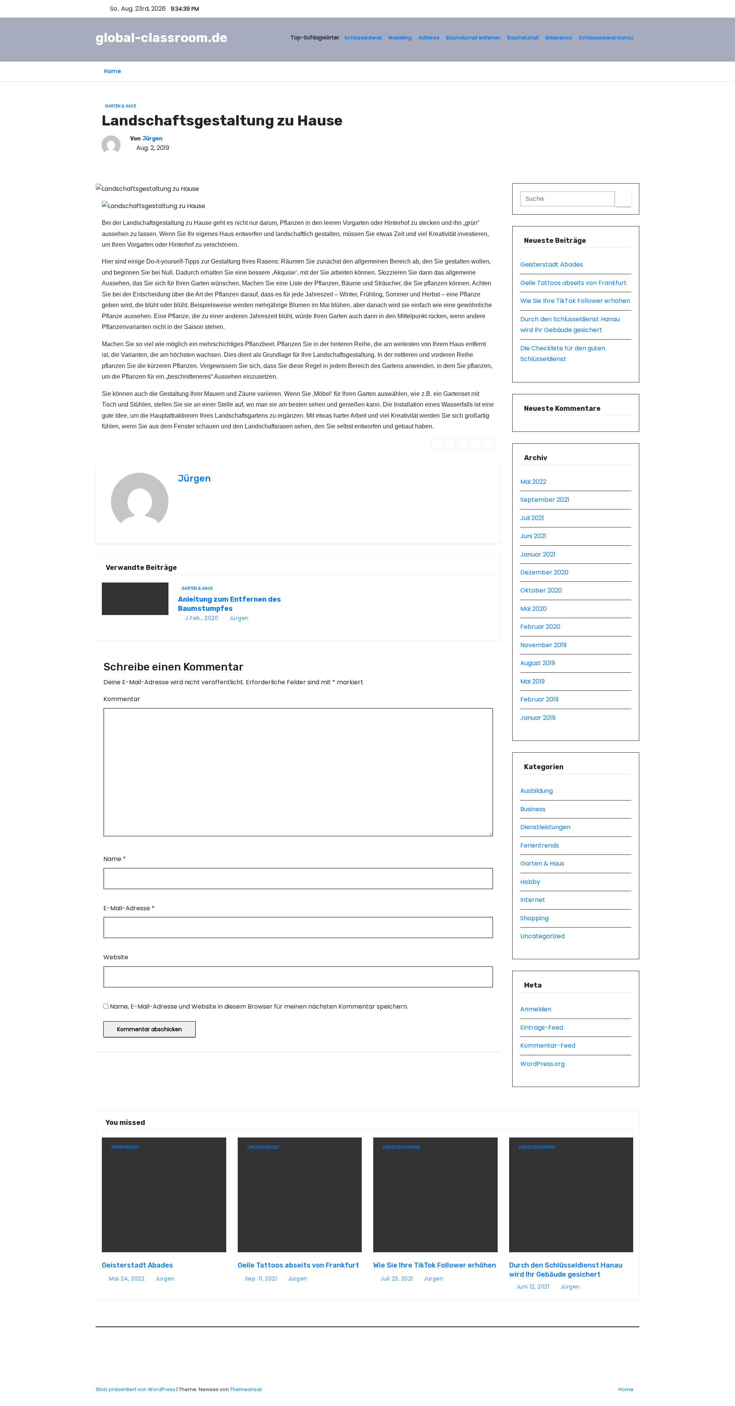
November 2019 (543, 645)
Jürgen (152, 138)
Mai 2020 (533, 608)
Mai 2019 (532, 681)
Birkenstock (559, 37)
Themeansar (246, 1389)
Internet (532, 899)
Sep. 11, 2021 (261, 1278)
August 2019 (537, 663)
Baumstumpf (523, 37)
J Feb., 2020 (201, 618)
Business (533, 809)
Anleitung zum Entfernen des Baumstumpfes (229, 604)
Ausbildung (536, 790)
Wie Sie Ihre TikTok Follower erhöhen (575, 300)
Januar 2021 (537, 554)
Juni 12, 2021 (533, 1286)
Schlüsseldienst (363, 37)
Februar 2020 (540, 626)
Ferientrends (539, 845)
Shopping (534, 918)
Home (112, 71)
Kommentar (121, 699)
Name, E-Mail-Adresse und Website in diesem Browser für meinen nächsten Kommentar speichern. (259, 1006)
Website (115, 957)
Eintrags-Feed (541, 1027)
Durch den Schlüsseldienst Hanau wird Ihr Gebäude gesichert (565, 1270)
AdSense (428, 37)
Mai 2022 (533, 481)
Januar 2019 (537, 717)
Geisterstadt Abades (551, 264)
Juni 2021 (533, 536)
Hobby (530, 881)
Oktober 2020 (541, 590)
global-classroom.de (161, 38)
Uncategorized (542, 936)
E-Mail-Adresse (129, 908)
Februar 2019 (539, 699)
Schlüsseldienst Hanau (606, 37)
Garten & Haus (120, 106)
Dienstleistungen (545, 827)
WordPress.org (542, 1063)
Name (114, 858)
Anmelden (535, 1009)
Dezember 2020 (544, 572)
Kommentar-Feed (547, 1045)
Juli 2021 (532, 518)
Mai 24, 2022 (126, 1278)
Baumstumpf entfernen (473, 37)
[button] (611, 71)
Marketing (400, 37)
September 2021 (544, 499)
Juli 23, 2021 (397, 1278)
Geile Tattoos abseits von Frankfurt (573, 282)
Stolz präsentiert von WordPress (136, 1389)
